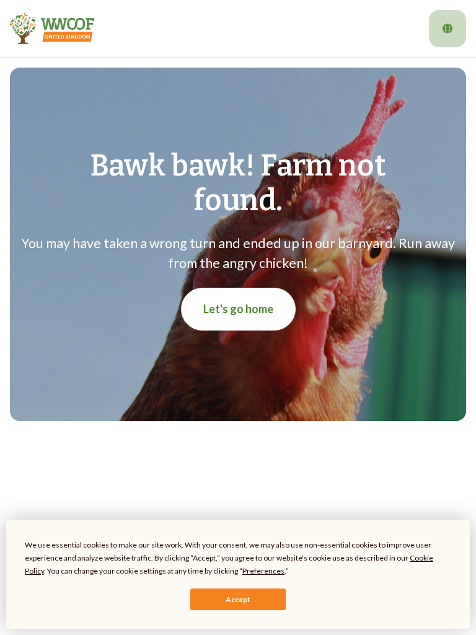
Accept (238, 599)
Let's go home (238, 309)
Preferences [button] (263, 570)
